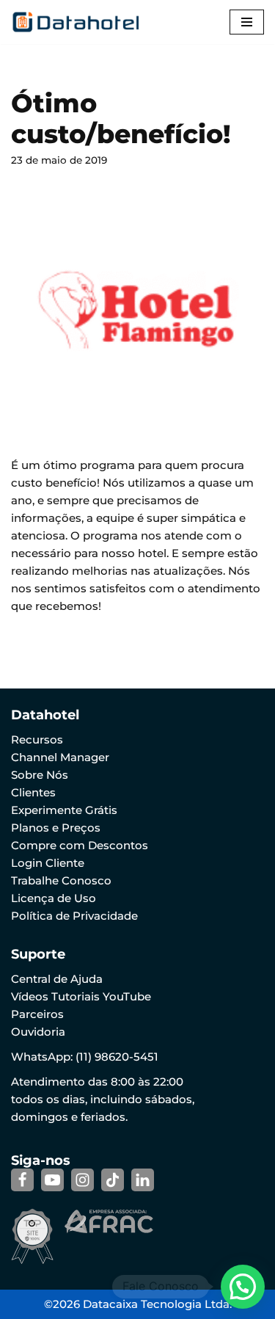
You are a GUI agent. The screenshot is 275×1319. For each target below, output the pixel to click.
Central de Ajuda (57, 979)
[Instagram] (82, 1180)
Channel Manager (60, 757)
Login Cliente (47, 863)
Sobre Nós (39, 775)
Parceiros (37, 1014)
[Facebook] (22, 1180)
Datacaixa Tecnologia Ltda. (157, 1304)
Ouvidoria (38, 1032)
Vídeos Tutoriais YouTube (81, 996)
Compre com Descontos (79, 845)
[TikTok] (112, 1180)
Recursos (37, 739)
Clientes (33, 792)
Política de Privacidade (74, 916)
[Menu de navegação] (247, 22)
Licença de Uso (53, 898)
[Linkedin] (142, 1180)
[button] (243, 1287)
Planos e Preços (55, 828)
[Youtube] (52, 1180)
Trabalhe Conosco (61, 880)
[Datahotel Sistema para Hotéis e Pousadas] (80, 22)
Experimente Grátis (64, 810)
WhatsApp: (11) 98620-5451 (84, 1057)
